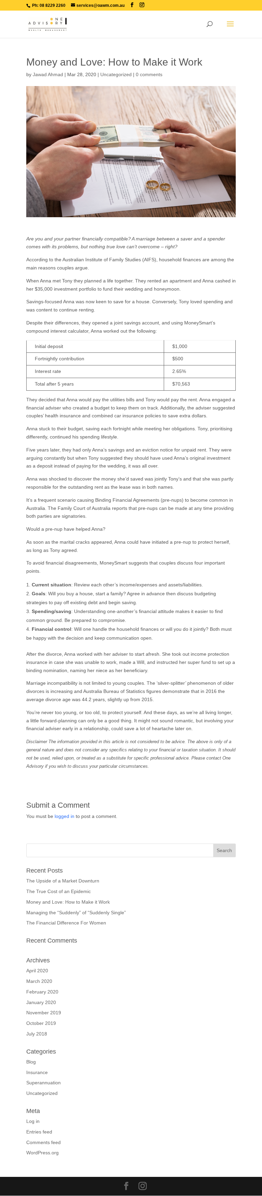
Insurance (37, 1072)
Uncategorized (116, 74)
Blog (31, 1062)
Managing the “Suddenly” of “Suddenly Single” (76, 912)
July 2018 (36, 1034)
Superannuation (43, 1082)
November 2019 (43, 1012)
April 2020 (37, 970)
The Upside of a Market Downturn (62, 881)
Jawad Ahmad (48, 74)
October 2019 (41, 1023)
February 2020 (42, 992)
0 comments (149, 74)
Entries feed (39, 1132)
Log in (33, 1121)
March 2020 (39, 981)
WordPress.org (42, 1152)
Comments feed (43, 1142)
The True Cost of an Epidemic (58, 891)
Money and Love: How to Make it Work (68, 902)
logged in (64, 816)
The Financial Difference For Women (66, 923)
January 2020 (41, 1002)
